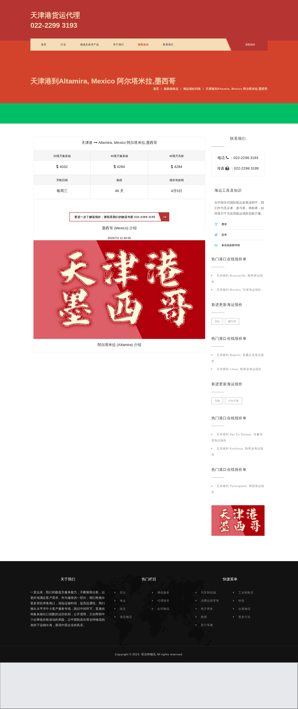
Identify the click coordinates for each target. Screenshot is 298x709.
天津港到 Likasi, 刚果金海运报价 (239, 369)
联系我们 (168, 44)
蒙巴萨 (232, 321)
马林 (217, 400)
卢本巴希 (233, 400)
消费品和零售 (210, 600)
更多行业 (244, 616)
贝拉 (217, 321)
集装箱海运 (171, 88)
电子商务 (207, 608)
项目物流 (126, 616)
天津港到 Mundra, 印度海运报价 (239, 289)
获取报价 (143, 44)
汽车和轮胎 (208, 592)
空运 (123, 592)
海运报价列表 (192, 88)
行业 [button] (63, 44)
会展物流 (244, 608)
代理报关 (163, 600)
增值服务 (163, 592)
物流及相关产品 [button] (89, 44)
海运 (123, 600)
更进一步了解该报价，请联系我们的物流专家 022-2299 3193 (114, 217)
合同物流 (163, 608)
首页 (43, 44)
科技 (241, 600)
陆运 (123, 608)
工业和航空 (246, 592)
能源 (204, 616)
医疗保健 (207, 625)
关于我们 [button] (118, 44)
